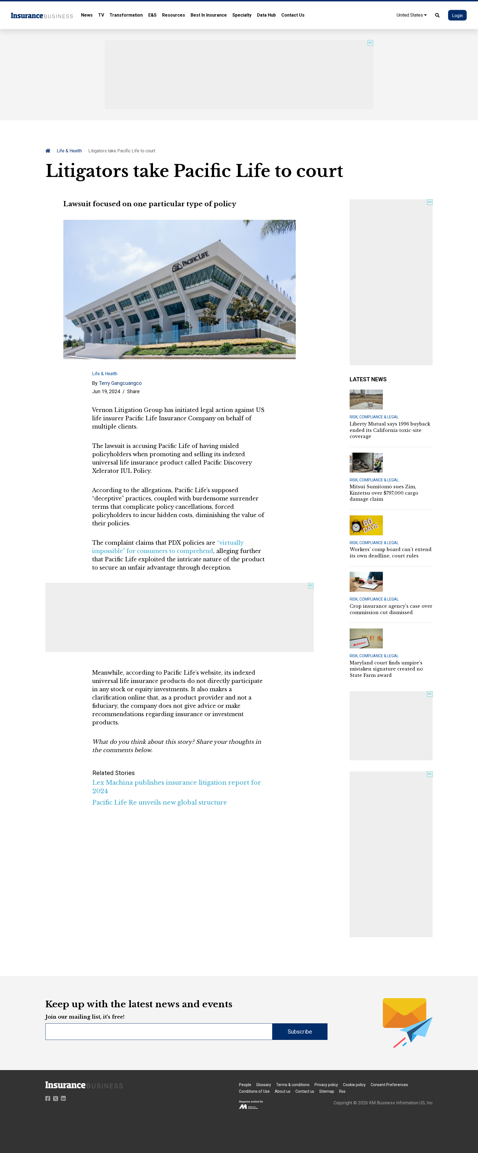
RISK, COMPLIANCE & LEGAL (374, 417)
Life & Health (69, 150)
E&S (152, 15)
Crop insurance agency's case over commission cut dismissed (391, 609)
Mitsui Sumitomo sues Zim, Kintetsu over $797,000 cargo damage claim (384, 493)
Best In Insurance (209, 15)
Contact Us (293, 15)
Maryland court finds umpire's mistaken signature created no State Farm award (386, 669)
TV (101, 15)
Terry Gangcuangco (120, 383)
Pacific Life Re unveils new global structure (159, 802)
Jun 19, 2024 (106, 391)
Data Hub (266, 15)
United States (410, 15)
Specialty (241, 15)
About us (282, 1091)
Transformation (126, 15)
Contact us (304, 1091)
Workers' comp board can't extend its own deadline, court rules (391, 552)
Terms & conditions (293, 1084)
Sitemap (326, 1091)
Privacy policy (326, 1084)
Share (133, 391)
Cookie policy (354, 1084)
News (87, 15)
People (245, 1084)
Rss (342, 1091)
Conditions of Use (254, 1091)
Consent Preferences (389, 1084)
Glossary (263, 1084)
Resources (173, 15)
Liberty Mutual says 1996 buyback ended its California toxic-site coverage (390, 430)
